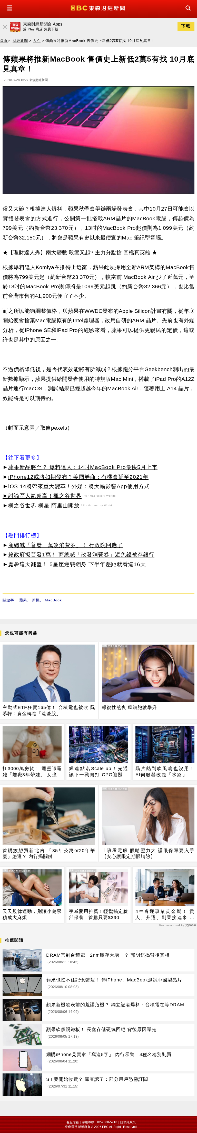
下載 (186, 26)
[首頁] (98, 7)
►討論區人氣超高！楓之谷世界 (42, 496)
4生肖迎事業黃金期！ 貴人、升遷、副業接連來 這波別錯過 (164, 915)
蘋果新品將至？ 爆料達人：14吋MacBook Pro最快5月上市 (82, 467)
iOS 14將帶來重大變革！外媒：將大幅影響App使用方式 (79, 486)
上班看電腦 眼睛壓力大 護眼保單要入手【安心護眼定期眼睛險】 (148, 853)
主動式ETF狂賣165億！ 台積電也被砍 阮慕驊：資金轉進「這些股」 (49, 710)
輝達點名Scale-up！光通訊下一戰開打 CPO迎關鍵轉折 (98, 772)
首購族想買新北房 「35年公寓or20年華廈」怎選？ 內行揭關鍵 (49, 853)
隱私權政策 (128, 1122)
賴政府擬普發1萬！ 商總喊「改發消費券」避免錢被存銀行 (81, 554)
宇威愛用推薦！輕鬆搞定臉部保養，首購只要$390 (98, 914)
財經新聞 (20, 41)
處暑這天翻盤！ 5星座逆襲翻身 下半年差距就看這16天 (77, 564)
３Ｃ (37, 41)
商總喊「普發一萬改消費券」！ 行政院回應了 (65, 545)
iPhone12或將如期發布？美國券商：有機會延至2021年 (78, 477)
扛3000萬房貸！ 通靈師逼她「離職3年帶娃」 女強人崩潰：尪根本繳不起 (32, 772)
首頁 (4, 41)
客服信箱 (72, 1122)
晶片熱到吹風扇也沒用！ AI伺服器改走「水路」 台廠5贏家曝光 (164, 772)
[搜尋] (186, 12)
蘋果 (23, 600)
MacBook (53, 600)
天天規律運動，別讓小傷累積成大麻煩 (32, 914)
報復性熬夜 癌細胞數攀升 (129, 707)
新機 (36, 600)
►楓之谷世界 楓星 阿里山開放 (41, 505)
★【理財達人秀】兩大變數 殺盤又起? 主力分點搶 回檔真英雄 (76, 252)
